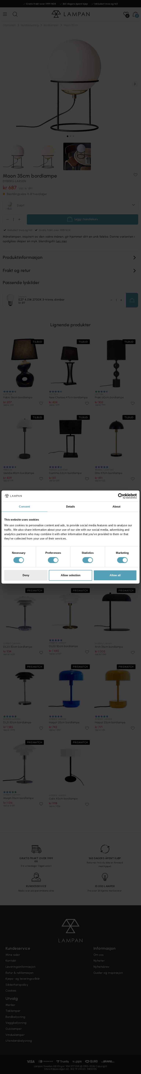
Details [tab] (70, 506)
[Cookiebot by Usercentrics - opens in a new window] (121, 496)
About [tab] (117, 506)
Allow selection (70, 575)
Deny (26, 575)
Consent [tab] (24, 506)
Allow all (115, 575)
